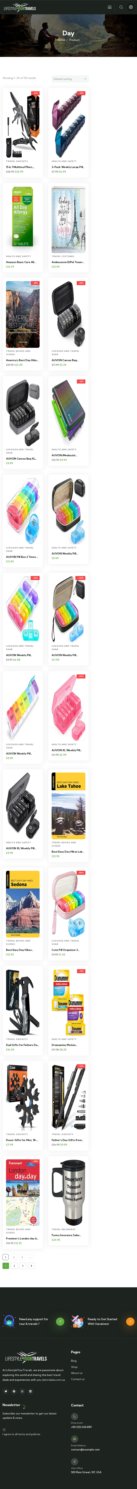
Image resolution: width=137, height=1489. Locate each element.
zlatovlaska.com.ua (53, 1379)
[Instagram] (22, 1391)
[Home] (20, 7)
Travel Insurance (63, 1229)
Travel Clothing (63, 256)
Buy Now (24, 151)
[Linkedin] (30, 1391)
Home (61, 40)
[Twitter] (6, 1391)
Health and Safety (64, 161)
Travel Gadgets (17, 161)
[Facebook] (14, 1391)
